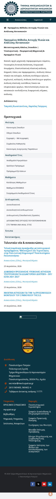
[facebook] (32, 484)
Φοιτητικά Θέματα (30, 260)
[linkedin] (50, 484)
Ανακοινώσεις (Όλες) (12, 260)
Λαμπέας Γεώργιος (38, 106)
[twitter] (38, 484)
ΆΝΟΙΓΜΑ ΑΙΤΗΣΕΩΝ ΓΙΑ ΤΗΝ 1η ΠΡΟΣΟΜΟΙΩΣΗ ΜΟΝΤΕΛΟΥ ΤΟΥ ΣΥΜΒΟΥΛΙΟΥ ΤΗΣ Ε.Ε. (27, 294)
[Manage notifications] (50, 494)
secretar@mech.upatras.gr (21, 383)
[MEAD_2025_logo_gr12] (28, 2)
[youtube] (44, 484)
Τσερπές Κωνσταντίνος (15, 106)
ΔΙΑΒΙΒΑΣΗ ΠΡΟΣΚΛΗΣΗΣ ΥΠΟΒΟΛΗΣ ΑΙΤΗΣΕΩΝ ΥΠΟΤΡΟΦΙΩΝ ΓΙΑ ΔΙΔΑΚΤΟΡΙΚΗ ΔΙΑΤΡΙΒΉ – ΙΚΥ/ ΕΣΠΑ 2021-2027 (28, 274)
